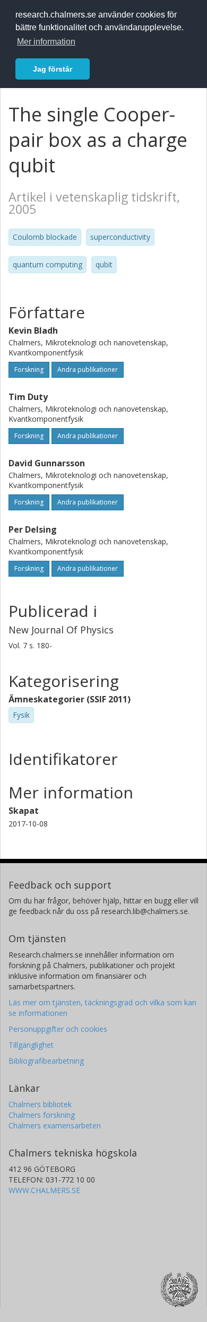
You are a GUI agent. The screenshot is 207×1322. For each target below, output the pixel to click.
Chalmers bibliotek (40, 1104)
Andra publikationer (87, 369)
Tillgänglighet (31, 1045)
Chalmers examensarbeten (54, 1125)
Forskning (29, 369)
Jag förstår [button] (52, 69)
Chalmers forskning (41, 1115)
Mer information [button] (46, 41)
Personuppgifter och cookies (57, 1029)
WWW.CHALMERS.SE (44, 1190)
